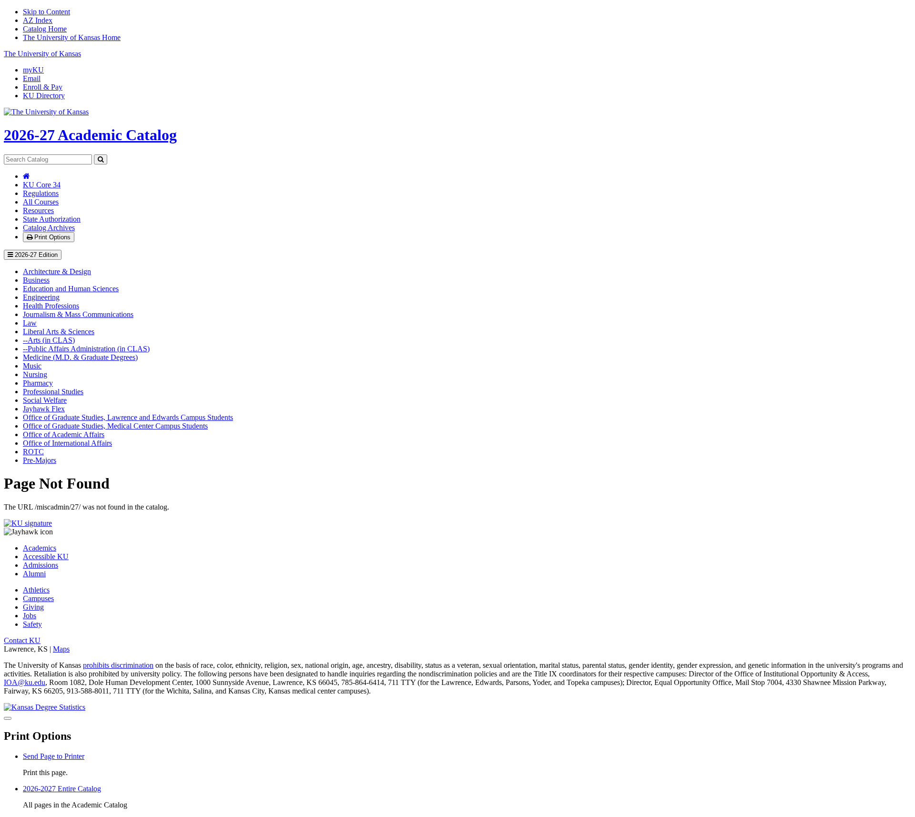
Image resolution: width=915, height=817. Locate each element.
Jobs (29, 616)
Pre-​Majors (39, 460)
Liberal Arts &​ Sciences (58, 331)
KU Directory (44, 96)
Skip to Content (46, 12)
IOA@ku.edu (24, 682)
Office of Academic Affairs (63, 434)
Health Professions (51, 306)
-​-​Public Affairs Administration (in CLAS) (86, 349)
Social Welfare (45, 400)
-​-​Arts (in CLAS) (49, 340)
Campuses (38, 598)
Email (32, 78)
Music (32, 366)
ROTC (33, 452)
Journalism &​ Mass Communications (78, 314)
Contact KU (22, 640)
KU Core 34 (42, 185)
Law (30, 323)
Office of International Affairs (67, 443)
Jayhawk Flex (44, 409)
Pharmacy (38, 383)
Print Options (51, 237)
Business (36, 280)
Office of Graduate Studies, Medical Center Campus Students (115, 426)
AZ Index (37, 20)
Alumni (34, 574)
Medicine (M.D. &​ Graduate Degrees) (80, 357)
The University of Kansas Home (72, 37)
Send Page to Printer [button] (53, 756)
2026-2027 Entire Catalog (62, 789)
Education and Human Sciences (71, 289)
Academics (39, 548)
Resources (38, 210)
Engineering (41, 297)
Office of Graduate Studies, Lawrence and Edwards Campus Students (128, 417)
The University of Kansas (42, 54)
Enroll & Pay (42, 87)
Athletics (36, 590)
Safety (32, 624)
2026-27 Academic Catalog (90, 134)
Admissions (40, 565)
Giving (33, 607)
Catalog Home (45, 29)
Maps (61, 649)
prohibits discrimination (118, 665)
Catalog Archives (49, 228)
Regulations (41, 193)
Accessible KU (46, 556)
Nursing (35, 374)
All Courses (41, 202)
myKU (33, 70)
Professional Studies (53, 392)
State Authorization (52, 219)
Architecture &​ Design (57, 271)
